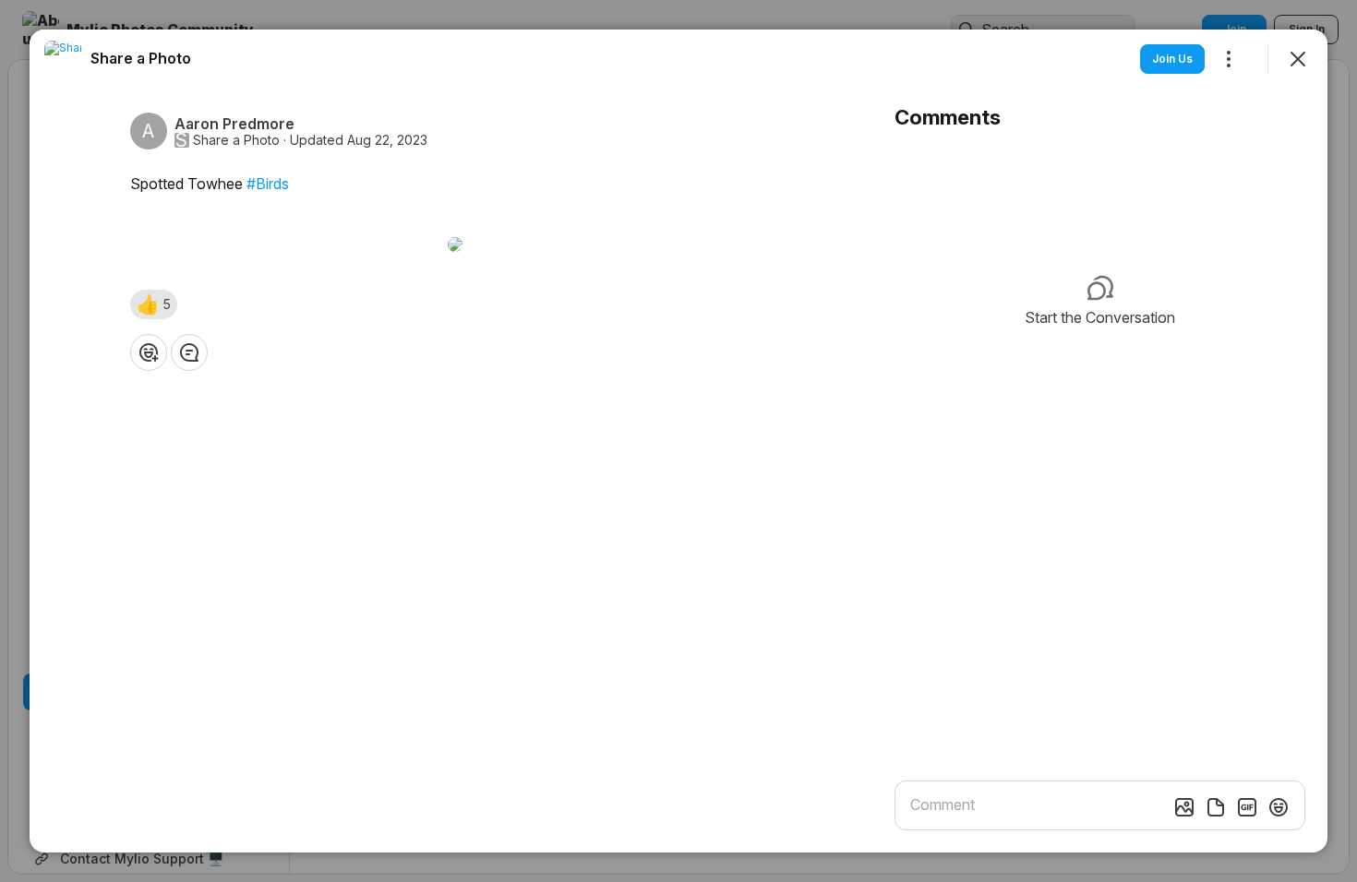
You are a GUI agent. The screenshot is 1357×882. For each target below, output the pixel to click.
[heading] (140, 58)
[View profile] (62, 59)
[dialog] (678, 441)
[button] (153, 304)
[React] (148, 352)
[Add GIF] (1247, 807)
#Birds (267, 183)
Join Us (1172, 59)
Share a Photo (236, 140)
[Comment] (189, 352)
